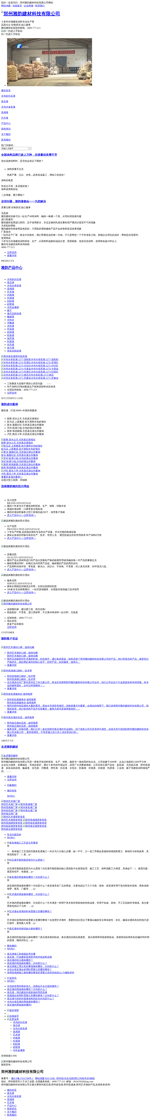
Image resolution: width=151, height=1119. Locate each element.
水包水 (10, 319)
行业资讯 (12, 978)
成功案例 (9, 404)
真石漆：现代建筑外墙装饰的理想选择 (27, 992)
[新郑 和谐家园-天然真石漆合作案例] (20, 464)
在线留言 (17, 5)
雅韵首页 (6, 90)
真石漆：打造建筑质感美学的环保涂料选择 (29, 957)
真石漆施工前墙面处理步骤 (21, 954)
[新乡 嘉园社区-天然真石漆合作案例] (20, 452)
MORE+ (11, 796)
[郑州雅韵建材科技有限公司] (30, 13)
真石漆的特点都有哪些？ (20, 960)
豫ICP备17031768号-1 (22, 1078)
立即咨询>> (30, 515)
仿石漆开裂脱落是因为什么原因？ (27, 860)
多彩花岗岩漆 (14, 351)
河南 (81, 1078)
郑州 (58, 1078)
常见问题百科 (14, 834)
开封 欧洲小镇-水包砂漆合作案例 (18, 461)
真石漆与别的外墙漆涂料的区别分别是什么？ (30, 998)
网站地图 (6, 5)
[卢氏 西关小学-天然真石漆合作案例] (20, 470)
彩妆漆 (10, 335)
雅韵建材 (9, 746)
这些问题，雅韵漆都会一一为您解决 (23, 201)
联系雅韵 (6, 140)
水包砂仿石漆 (8, 96)
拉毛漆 (10, 344)
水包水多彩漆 (8, 107)
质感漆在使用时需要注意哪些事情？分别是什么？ (33, 995)
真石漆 (4, 101)
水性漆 (10, 326)
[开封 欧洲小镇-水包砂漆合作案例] (19, 458)
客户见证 (9, 638)
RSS (47, 1078)
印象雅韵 (12, 785)
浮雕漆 (10, 323)
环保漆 (10, 329)
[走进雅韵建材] (9, 755)
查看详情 (12, 255)
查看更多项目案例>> (12, 477)
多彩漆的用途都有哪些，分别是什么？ (27, 963)
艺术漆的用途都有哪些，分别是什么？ (29, 894)
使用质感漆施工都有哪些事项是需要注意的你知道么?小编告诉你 (40, 972)
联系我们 (40, 5)
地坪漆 (10, 338)
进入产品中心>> (15, 515)
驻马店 (65, 1078)
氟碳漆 (10, 316)
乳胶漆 (10, 341)
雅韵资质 (12, 790)
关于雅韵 (6, 134)
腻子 (9, 310)
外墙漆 (10, 298)
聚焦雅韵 (12, 946)
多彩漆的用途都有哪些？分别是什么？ (29, 877)
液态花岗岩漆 (14, 313)
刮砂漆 (10, 301)
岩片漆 (10, 347)
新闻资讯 (6, 129)
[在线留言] (13, 1016)
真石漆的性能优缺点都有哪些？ (25, 928)
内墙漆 (10, 295)
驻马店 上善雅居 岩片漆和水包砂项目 (20, 449)
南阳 (92, 1078)
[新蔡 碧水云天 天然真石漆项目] (18, 439)
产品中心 (6, 123)
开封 (86, 1078)
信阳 (71, 1078)
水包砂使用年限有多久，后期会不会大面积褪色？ (33, 986)
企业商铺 (28, 5)
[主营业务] (13, 1019)
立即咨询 (12, 252)
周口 (76, 1078)
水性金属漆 (13, 307)
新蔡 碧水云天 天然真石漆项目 (17, 442)
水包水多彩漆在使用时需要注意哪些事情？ (29, 969)
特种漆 (10, 332)
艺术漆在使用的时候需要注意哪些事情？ (30, 911)
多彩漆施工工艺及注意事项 (23, 843)
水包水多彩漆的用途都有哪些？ (23, 1001)
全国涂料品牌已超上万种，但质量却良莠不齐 (29, 154)
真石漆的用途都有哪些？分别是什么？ (27, 989)
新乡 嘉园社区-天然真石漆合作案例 (19, 455)
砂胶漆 (10, 304)
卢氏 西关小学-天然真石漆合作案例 (19, 474)
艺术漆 (4, 118)
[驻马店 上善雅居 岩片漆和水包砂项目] (21, 446)
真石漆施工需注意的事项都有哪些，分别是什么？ (33, 966)
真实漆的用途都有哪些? (19, 1005)
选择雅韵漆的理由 (15, 486)
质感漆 (4, 112)
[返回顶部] (13, 1010)
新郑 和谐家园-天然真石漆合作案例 (19, 467)
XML (53, 1078)
